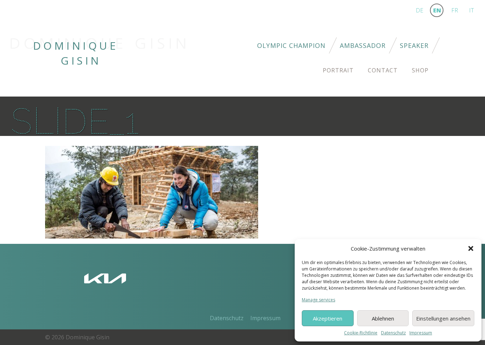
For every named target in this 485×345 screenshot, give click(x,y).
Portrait (338, 70)
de (419, 10)
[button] (470, 248)
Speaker (414, 45)
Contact (383, 70)
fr (454, 10)
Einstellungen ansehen (443, 318)
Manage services (318, 300)
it (471, 10)
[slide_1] (151, 192)
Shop (420, 70)
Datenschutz (393, 333)
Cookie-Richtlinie (360, 333)
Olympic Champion (291, 45)
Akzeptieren (327, 318)
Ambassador (363, 45)
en (437, 10)
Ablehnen (383, 318)
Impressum (420, 333)
